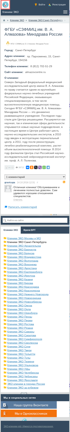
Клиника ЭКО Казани (20, 279)
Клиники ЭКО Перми (19, 320)
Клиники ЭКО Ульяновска (22, 365)
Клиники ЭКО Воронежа (22, 264)
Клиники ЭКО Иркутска (21, 275)
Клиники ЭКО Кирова (20, 283)
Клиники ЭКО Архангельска (24, 245)
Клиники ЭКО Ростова (20, 324)
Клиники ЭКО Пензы (19, 316)
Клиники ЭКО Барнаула (21, 249)
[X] (36, 167)
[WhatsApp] (44, 167)
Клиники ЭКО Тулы (18, 357)
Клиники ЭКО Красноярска (23, 290)
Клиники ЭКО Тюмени (20, 361)
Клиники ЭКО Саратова (21, 335)
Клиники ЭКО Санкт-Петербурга (26, 242)
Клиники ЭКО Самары (20, 331)
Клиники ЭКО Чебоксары (22, 376)
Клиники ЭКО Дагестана (22, 268)
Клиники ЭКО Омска (19, 305)
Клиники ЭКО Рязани (20, 327)
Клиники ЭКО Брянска (20, 253)
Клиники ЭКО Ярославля (22, 380)
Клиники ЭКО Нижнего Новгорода (28, 294)
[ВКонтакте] (27, 167)
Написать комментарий (22, 206)
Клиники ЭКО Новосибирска (24, 301)
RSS (64, 181)
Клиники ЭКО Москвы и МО (24, 238)
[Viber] (40, 167)
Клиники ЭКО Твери (19, 350)
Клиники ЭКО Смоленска (22, 342)
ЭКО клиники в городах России (26, 383)
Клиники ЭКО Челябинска (23, 372)
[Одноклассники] (31, 167)
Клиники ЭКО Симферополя (24, 339)
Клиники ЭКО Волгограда (22, 260)
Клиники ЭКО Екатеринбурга (24, 271)
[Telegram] (48, 167)
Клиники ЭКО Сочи (18, 346)
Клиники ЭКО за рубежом (22, 387)
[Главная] (4, 20)
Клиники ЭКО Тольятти (21, 354)
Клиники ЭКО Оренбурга (22, 312)
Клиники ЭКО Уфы (18, 368)
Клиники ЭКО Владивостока (24, 256)
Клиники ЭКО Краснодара (23, 286)
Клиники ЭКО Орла (19, 309)
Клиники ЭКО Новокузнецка (24, 298)
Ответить (17, 200)
